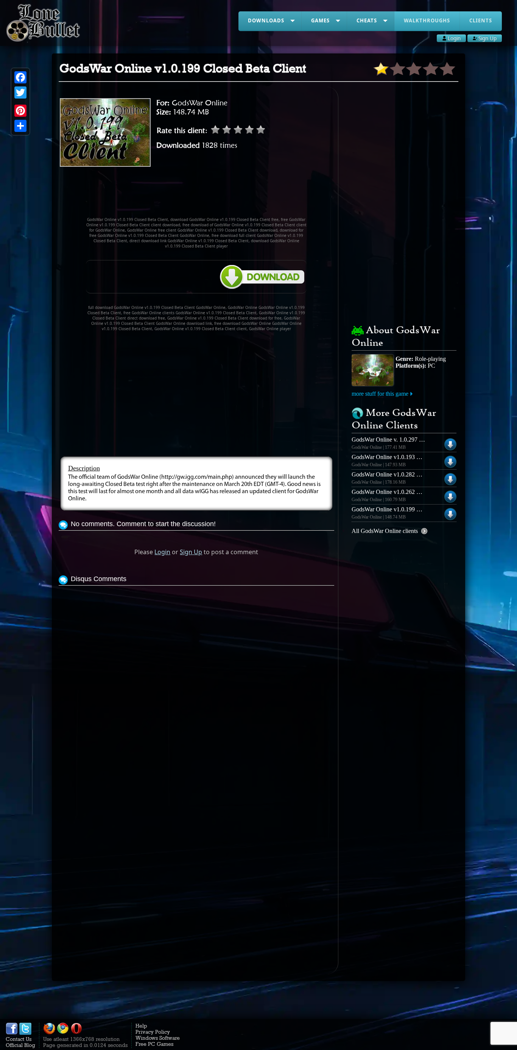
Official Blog (20, 1045)
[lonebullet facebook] (12, 1033)
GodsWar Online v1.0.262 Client (391, 492)
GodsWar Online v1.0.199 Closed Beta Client (406, 509)
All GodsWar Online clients (385, 531)
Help (141, 1026)
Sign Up (191, 552)
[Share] (20, 125)
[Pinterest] (20, 110)
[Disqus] (197, 682)
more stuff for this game (380, 393)
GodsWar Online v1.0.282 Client (391, 474)
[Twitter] (20, 92)
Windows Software (157, 1038)
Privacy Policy (152, 1032)
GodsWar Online (199, 102)
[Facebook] (20, 77)
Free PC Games (154, 1044)
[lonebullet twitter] (25, 1033)
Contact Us (18, 1039)
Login (162, 552)
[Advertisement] (196, 195)
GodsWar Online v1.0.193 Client (391, 457)
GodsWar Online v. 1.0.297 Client (392, 439)
